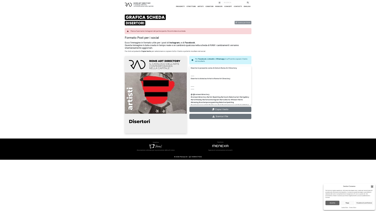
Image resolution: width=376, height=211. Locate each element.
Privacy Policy (352, 207)
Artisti (200, 6)
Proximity (180, 6)
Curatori (209, 6)
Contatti (238, 6)
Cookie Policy (344, 207)
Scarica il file (222, 116)
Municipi (218, 6)
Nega (347, 203)
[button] (372, 186)
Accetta (332, 203)
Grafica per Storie (244, 23)
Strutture (191, 6)
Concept (228, 6)
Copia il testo (221, 109)
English (247, 6)
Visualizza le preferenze (364, 203)
